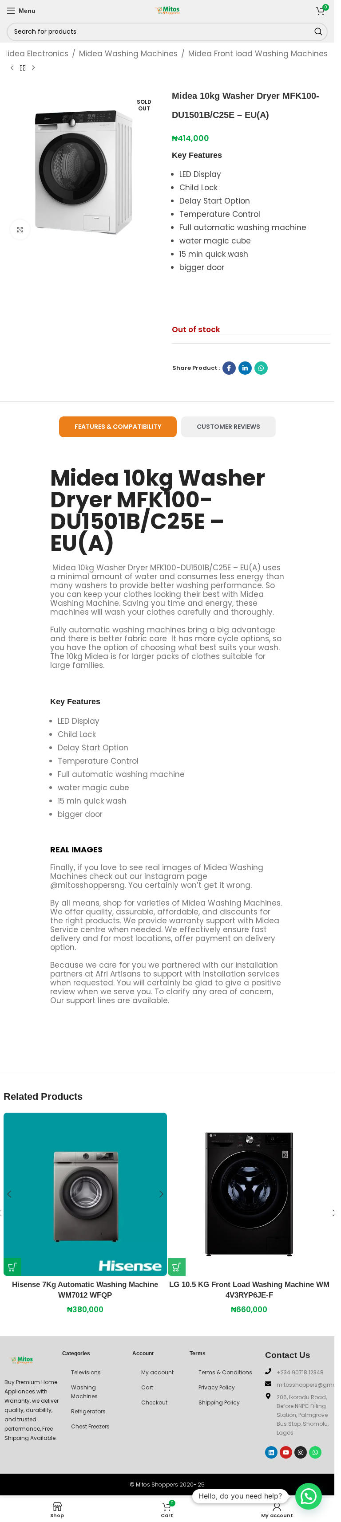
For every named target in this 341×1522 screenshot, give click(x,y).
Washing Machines (84, 1392)
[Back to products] (22, 68)
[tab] (118, 426)
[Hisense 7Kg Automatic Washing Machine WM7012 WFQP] (85, 1194)
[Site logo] (167, 9)
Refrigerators (88, 1411)
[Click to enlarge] (20, 229)
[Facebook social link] (229, 368)
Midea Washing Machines (128, 53)
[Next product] (33, 68)
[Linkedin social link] (245, 368)
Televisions (86, 1372)
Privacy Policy (216, 1387)
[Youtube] (286, 1452)
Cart (147, 1387)
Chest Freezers (90, 1426)
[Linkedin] (271, 1452)
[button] (12, 1267)
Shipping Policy (219, 1402)
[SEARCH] (318, 32)
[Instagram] (300, 1452)
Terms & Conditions (225, 1372)
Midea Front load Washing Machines (258, 53)
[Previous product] (12, 68)
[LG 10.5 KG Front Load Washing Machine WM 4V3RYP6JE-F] (249, 1194)
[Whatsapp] (315, 1452)
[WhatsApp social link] (261, 368)
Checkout (154, 1402)
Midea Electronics (34, 53)
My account (157, 1372)
